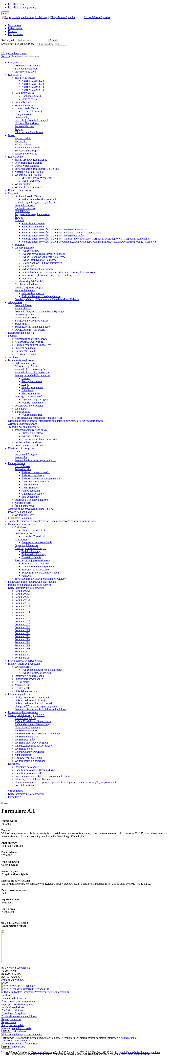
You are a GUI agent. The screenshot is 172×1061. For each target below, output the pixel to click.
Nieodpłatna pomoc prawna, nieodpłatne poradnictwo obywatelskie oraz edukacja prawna (55, 420)
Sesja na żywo (29, 98)
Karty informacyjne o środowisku (26, 587)
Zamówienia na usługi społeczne (32, 372)
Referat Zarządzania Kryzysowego (33, 745)
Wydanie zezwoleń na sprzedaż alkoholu (43, 253)
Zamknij (6, 1030)
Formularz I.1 (22, 657)
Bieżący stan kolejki (25, 351)
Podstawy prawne (24, 533)
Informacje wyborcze (33, 293)
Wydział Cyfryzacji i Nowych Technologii (37, 733)
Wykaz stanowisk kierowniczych (39, 199)
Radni (18, 451)
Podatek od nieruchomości (36, 472)
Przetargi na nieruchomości (29, 396)
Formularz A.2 (22, 593)
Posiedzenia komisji (32, 111)
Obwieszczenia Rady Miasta (30, 329)
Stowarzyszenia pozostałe (35, 569)
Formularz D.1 (22, 609)
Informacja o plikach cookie (29, 675)
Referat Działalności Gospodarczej (33, 721)
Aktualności (21, 527)
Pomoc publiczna (31, 490)
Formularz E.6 (22, 627)
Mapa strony (14, 25)
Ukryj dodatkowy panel (14, 53)
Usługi (25, 384)
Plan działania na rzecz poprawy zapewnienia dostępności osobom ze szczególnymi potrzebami (65, 782)
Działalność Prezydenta (27, 65)
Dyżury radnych (23, 117)
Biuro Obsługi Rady (25, 718)
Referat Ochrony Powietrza (29, 751)
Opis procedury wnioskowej (30, 700)
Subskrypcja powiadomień (29, 678)
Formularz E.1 (22, 612)
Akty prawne (15, 302)
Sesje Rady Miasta (24, 92)
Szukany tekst (8, 40)
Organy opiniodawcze (26, 545)
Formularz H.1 (22, 654)
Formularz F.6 (22, 648)
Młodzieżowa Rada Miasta (29, 132)
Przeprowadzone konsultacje (37, 542)
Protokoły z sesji (23, 102)
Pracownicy (21, 457)
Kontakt (12, 31)
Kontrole (19, 220)
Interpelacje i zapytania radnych (31, 120)
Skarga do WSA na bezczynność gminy (36, 706)
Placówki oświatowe (33, 432)
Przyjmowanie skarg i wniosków (32, 214)
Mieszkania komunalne (20, 517)
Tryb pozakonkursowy (34, 554)
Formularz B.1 (22, 599)
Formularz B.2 (22, 603)
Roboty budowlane (32, 381)
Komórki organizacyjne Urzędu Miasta (35, 202)
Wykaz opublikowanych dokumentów (42, 669)
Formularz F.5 (22, 645)
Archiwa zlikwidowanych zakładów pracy (30, 508)
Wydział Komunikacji (26, 736)
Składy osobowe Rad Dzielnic (31, 159)
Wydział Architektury (26, 730)
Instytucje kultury (31, 436)
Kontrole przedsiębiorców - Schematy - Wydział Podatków (53, 235)
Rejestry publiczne (24, 247)
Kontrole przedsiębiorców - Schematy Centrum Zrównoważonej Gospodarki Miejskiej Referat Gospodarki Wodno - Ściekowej (89, 241)
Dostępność (14, 763)
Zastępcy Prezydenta (26, 68)
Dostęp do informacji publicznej (32, 697)
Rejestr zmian (15, 28)
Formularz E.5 (22, 624)
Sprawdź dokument (25, 347)
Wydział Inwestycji (25, 514)
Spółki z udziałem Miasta (28, 442)
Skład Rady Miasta (25, 77)
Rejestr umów (29, 278)
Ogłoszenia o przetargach (35, 399)
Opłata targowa (30, 484)
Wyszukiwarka (23, 666)
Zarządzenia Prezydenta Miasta (31, 320)
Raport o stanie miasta (19, 190)
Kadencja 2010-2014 (33, 86)
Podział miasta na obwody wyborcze (41, 296)
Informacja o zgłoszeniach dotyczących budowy (47, 275)
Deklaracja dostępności (27, 766)
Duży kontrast (15, 34)
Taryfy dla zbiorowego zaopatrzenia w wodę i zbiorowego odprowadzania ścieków (52, 521)
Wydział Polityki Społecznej (30, 760)
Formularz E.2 (22, 615)
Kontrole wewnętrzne (33, 223)
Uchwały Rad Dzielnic (27, 165)
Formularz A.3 (22, 596)
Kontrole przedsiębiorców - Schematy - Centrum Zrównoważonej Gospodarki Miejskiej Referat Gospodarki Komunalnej (86, 238)
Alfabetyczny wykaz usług (29, 341)
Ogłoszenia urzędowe (26, 363)
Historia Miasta (23, 144)
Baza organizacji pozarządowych (32, 560)
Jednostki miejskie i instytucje (23, 426)
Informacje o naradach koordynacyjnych (29, 584)
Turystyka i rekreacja (26, 150)
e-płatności (13, 357)
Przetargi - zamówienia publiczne (32, 375)
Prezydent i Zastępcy (26, 454)
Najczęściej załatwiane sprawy (31, 338)
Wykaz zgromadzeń (32, 414)
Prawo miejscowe (24, 126)
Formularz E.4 (22, 621)
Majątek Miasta (23, 502)
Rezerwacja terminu (25, 354)
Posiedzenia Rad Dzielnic (28, 162)
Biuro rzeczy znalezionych (29, 287)
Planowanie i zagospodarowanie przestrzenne (32, 581)
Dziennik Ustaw (23, 305)
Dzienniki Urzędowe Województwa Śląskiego (39, 311)
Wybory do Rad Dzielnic (28, 174)
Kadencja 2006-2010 (33, 89)
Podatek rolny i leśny (33, 475)
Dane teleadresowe (25, 205)
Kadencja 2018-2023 (33, 80)
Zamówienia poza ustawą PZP (31, 369)
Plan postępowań (31, 393)
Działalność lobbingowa (21, 332)
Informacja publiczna (19, 694)
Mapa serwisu (22, 684)
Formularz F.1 (22, 633)
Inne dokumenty (30, 496)
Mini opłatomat (23, 754)
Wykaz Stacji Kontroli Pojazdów (39, 259)
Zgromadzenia (22, 411)
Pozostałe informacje (26, 785)
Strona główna (16, 790)
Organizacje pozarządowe (22, 524)
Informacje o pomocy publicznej (32, 499)
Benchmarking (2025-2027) (29, 281)
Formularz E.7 (22, 630)
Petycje (19, 129)
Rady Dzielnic (15, 156)
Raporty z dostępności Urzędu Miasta (35, 770)
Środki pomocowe (24, 505)
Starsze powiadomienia (34, 530)
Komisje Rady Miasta (26, 108)
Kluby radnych (23, 114)
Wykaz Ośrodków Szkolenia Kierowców (43, 256)
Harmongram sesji (31, 95)
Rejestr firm (28, 265)
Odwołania (27, 390)
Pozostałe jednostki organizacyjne (39, 439)
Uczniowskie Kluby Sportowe (38, 566)
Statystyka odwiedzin (26, 691)
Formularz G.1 (22, 651)
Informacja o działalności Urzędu (32, 779)
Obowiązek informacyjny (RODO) (26, 715)
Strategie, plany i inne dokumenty (32, 326)
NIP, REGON (22, 211)
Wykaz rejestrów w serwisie (36, 672)
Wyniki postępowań (32, 387)
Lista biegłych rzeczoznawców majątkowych (38, 417)
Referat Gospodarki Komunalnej (32, 724)
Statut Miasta (22, 323)
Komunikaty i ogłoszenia (21, 360)
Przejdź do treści (17, 4)
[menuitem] (89, 67)
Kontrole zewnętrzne (33, 226)
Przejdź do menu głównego (22, 7)
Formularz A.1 (22, 590)
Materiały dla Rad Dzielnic (29, 171)
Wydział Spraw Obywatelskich (31, 742)
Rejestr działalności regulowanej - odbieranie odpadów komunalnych (58, 272)
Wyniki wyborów (31, 180)
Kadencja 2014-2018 (33, 83)
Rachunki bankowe (25, 208)
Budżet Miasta (22, 466)
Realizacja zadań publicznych (30, 548)
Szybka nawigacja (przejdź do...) (18, 43)
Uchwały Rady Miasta (27, 123)
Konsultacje (21, 539)
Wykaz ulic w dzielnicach (28, 187)
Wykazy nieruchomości (34, 402)
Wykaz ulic (21, 141)
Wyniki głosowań (24, 105)
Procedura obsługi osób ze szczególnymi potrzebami (42, 776)
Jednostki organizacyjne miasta (31, 429)
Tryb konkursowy (31, 551)
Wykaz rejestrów (30, 250)
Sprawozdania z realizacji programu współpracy (40, 578)
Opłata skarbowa (30, 487)
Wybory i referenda (25, 290)
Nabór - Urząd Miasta (26, 366)
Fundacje (26, 575)
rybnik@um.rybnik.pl (12, 979)
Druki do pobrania (31, 557)
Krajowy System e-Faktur (28, 757)
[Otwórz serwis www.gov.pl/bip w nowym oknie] (25, 17)
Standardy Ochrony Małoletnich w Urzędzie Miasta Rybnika (47, 299)
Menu (13, 56)
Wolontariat (21, 408)
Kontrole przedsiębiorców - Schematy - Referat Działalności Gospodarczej (61, 232)
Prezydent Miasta (17, 62)
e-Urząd (12, 335)
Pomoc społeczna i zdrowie (29, 445)
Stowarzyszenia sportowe (35, 563)
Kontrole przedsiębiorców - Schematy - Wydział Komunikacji (54, 229)
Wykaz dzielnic (23, 138)
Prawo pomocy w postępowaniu (25, 660)
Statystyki (20, 244)
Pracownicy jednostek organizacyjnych (35, 460)
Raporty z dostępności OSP (29, 773)
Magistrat (13, 193)
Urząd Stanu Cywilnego (27, 727)
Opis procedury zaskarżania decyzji (33, 703)
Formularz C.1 (22, 606)
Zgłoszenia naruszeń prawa (22, 423)
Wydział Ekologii (24, 748)
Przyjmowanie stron (25, 71)
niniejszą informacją (138, 1053)
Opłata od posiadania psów (36, 481)
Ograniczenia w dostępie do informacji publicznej (41, 709)
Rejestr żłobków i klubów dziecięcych (42, 262)
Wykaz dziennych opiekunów (37, 269)
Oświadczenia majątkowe (21, 448)
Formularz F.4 (22, 642)
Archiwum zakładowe (26, 284)
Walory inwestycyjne (26, 153)
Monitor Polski (23, 308)
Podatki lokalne (23, 469)
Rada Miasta (14, 74)
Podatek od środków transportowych (41, 478)
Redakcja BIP (22, 688)
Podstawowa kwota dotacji (29, 405)
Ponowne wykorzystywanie (23, 712)
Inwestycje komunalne (20, 511)
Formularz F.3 (22, 639)
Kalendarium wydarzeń (27, 147)
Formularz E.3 (22, 618)
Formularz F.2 (22, 636)
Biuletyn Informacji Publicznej (24, 663)
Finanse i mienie (16, 463)
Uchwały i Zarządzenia (34, 536)
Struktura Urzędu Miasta (28, 196)
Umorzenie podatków (33, 493)
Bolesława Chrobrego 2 (17, 967)
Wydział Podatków (25, 739)
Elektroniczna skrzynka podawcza (33, 344)
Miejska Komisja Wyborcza (36, 177)
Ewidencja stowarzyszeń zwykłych (40, 572)
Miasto (11, 135)
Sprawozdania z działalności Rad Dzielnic (37, 168)
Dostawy (26, 378)
